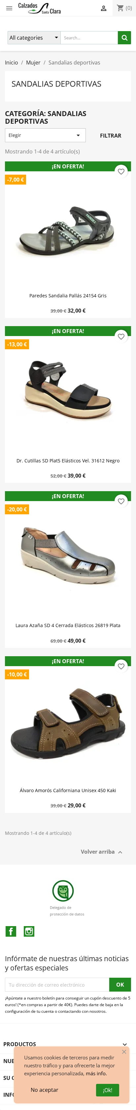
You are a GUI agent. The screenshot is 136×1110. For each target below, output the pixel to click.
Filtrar (110, 135)
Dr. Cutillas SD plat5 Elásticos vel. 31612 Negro (68, 461)
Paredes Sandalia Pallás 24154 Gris (68, 296)
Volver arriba (102, 852)
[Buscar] (124, 37)
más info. (96, 1073)
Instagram (29, 931)
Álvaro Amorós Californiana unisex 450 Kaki (68, 790)
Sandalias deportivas (56, 83)
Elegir (45, 135)
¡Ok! (107, 1090)
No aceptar (44, 1089)
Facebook (11, 931)
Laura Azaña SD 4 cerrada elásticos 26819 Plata (68, 625)
